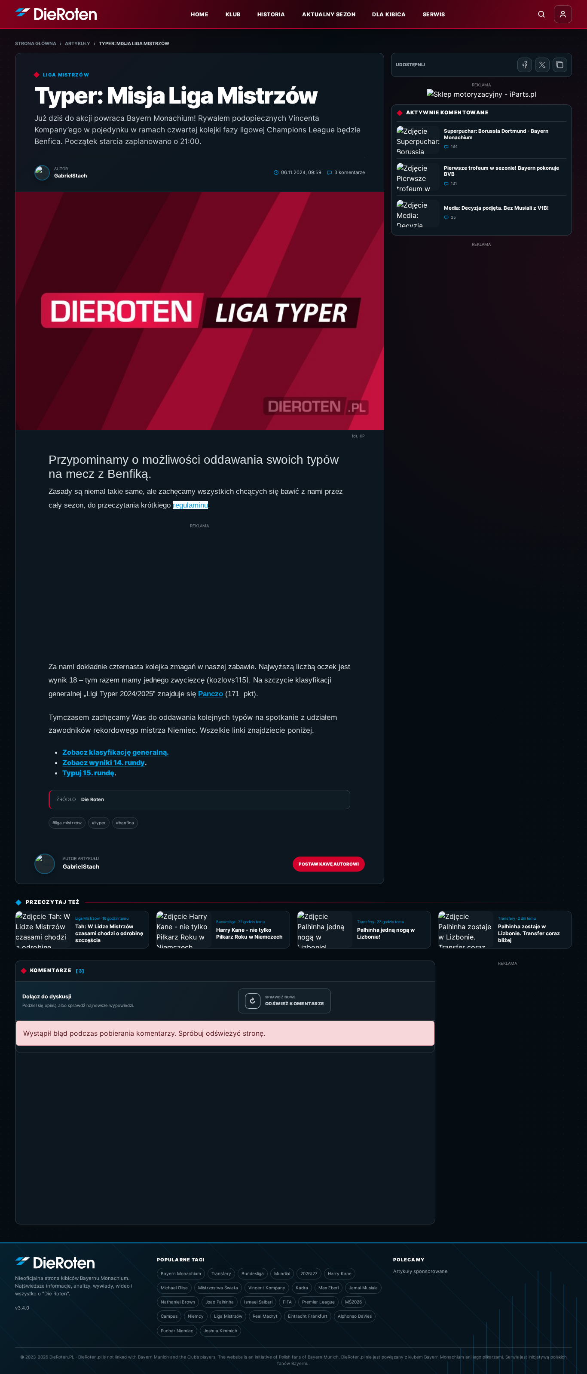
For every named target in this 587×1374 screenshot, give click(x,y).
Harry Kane (340, 1273)
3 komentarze (349, 172)
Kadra (302, 1287)
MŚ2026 (353, 1301)
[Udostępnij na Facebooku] (524, 65)
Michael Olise (174, 1287)
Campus (169, 1316)
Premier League (318, 1301)
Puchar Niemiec (177, 1330)
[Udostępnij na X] (542, 65)
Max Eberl (328, 1287)
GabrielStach (81, 866)
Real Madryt (265, 1316)
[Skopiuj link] (560, 65)
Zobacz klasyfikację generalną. (115, 752)
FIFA (287, 1301)
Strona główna (35, 43)
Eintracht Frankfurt (307, 1316)
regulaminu (190, 505)
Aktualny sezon (328, 14)
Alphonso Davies (355, 1316)
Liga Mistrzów (228, 1316)
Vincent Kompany (266, 1287)
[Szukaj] (541, 14)
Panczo (210, 694)
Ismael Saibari (258, 1301)
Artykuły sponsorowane (420, 1271)
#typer (99, 822)
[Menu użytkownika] (563, 14)
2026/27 (309, 1273)
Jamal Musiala (363, 1287)
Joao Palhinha (219, 1301)
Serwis (434, 14)
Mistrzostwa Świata (218, 1287)
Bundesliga (253, 1273)
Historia (271, 14)
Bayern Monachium (181, 1273)
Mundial (282, 1273)
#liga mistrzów (67, 822)
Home (199, 14)
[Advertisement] (199, 589)
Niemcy (196, 1316)
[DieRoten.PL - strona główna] (56, 14)
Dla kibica (389, 14)
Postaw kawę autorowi (329, 863)
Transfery (221, 1273)
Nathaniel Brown (178, 1301)
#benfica (125, 822)
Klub (233, 14)
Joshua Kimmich (220, 1330)
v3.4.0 (22, 1308)
